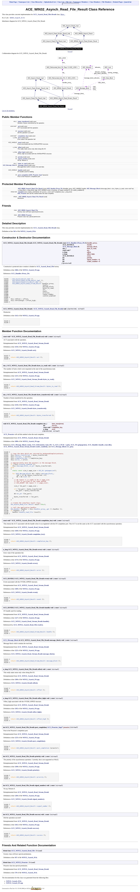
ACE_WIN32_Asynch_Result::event (29, 599)
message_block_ (23, 466)
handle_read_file (26, 512)
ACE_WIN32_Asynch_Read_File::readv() (28, 625)
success (20, 131)
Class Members (95, 2)
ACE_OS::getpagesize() (79, 445)
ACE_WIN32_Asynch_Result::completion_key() (28, 534)
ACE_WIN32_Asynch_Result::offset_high (31, 719)
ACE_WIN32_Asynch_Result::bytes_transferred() (28, 408)
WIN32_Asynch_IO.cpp (31, 270)
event (19, 142)
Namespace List (23, 2)
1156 (16, 347)
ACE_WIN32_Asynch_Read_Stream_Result (26, 283)
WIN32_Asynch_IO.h (17, 18)
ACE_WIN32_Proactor (25, 215)
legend (70, 51)
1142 (16, 315)
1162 (16, 825)
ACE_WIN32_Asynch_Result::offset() (24, 683)
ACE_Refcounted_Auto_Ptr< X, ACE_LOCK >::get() (51, 445)
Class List (60, 2)
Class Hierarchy (36, 2)
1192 (16, 708)
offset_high (21, 152)
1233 (16, 737)
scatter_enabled (26, 464)
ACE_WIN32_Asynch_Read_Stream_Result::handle (34, 632)
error (19, 137)
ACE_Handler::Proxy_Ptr (55, 188)
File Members (106, 2)
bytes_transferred (23, 121)
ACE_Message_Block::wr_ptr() (62, 447)
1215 (16, 376)
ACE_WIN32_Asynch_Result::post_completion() (28, 741)
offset (19, 147)
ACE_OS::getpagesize (46, 470)
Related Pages (118, 2)
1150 (16, 405)
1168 (16, 531)
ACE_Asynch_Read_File (45, 266)
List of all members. (8, 111)
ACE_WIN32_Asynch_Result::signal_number (32, 806)
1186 (16, 679)
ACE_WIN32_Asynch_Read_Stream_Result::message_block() (33, 654)
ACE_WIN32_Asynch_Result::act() (23, 350)
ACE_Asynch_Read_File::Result (44, 14)
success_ (19, 456)
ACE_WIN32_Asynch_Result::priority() (25, 770)
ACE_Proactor (22, 193)
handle (20, 170)
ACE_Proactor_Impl (35, 175)
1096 (16, 441)
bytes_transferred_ (23, 455)
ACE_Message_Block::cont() (21, 445)
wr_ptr (32, 466)
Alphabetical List (50, 2)
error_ (18, 460)
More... (62, 14)
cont (25, 477)
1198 (16, 766)
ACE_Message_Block (9, 165)
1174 (16, 560)
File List (68, 2)
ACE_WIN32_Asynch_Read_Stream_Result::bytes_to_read (37, 386)
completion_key (23, 136)
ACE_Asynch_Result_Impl (21, 279)
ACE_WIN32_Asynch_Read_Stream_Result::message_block (37, 661)
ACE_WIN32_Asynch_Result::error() (24, 563)
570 (16, 873)
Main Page (13, 2)
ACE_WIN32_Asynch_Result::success (30, 835)
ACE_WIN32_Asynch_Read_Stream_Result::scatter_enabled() (25, 447)
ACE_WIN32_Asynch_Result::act (28, 357)
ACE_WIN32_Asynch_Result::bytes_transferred (34, 415)
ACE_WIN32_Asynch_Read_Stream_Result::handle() (30, 621)
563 (14, 231)
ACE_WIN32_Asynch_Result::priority (30, 777)
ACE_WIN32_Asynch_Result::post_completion (33, 748)
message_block (23, 165)
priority (20, 157)
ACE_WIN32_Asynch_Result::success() (25, 828)
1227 (16, 618)
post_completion (23, 175)
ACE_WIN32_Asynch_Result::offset (29, 690)
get (48, 509)
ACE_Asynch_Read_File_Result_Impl (25, 282)
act (19, 126)
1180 (16, 589)
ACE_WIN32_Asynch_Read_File (28, 210)
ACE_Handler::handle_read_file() (100, 445)
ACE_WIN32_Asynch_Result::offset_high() (26, 712)
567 (16, 857)
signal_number (22, 159)
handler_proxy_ (40, 509)
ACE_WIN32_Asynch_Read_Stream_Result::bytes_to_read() (32, 379)
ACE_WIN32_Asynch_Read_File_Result (30, 188)
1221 (16, 650)
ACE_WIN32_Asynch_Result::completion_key (32, 541)
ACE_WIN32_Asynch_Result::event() (24, 592)
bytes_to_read (22, 163)
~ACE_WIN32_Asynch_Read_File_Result (30, 196)
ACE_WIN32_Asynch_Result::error (29, 570)
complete (21, 192)
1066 (16, 270)
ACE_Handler (15, 509)
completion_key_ (22, 458)
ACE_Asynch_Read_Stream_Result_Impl (26, 280)
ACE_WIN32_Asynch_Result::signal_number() (27, 799)
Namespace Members (80, 2)
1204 (16, 796)
